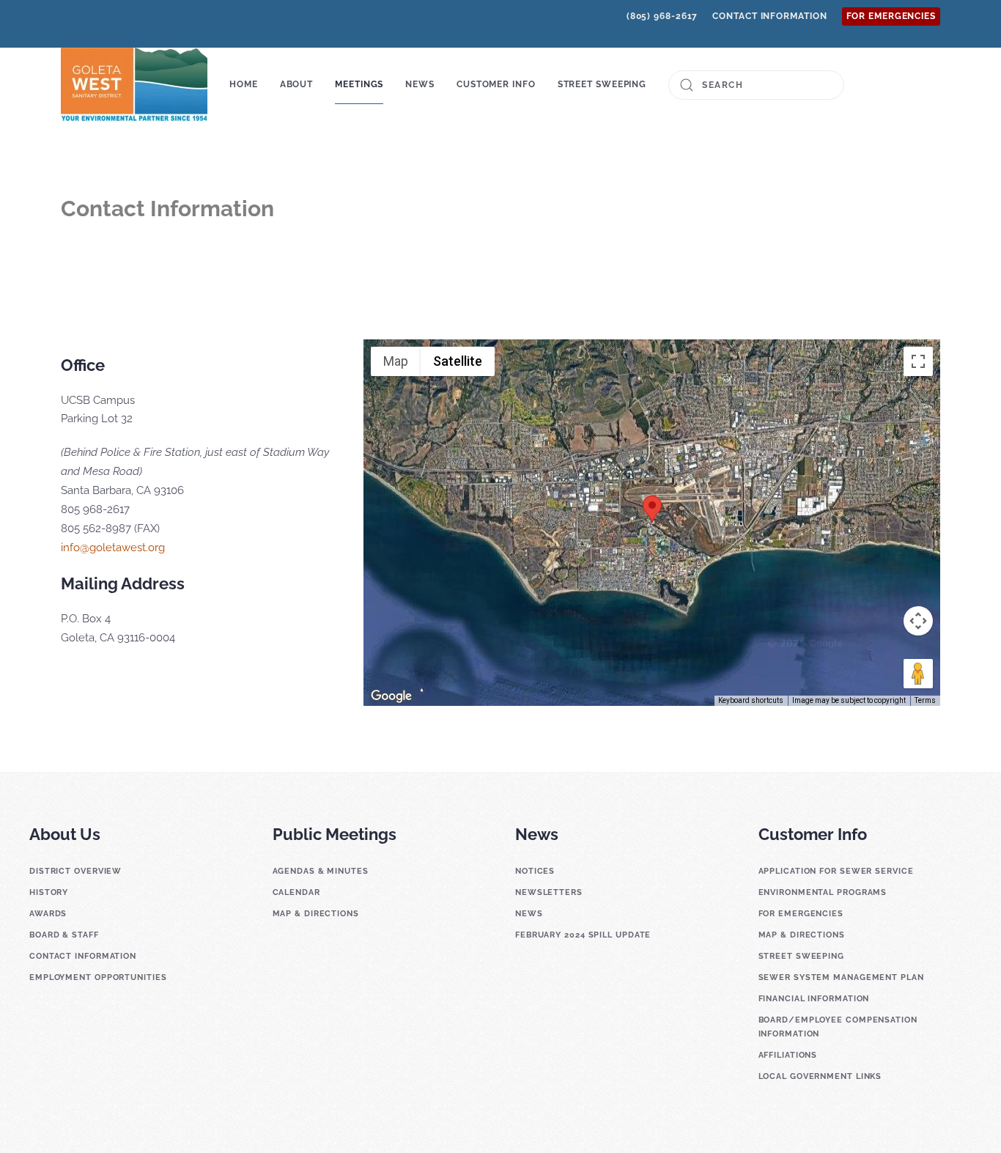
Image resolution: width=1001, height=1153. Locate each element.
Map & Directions (316, 913)
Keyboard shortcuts (750, 700)
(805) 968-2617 (662, 16)
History (48, 892)
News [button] (420, 84)
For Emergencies (891, 16)
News (529, 913)
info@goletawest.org (113, 547)
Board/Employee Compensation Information (837, 1027)
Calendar (296, 892)
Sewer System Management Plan (841, 977)
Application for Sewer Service (836, 871)
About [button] (297, 84)
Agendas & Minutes (321, 871)
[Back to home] (134, 85)
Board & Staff (64, 935)
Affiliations (788, 1055)
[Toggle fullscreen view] (918, 361)
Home (243, 84)
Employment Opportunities (98, 977)
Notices (535, 871)
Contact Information (769, 16)
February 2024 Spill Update (583, 935)
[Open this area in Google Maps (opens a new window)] (391, 696)
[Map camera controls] (918, 621)
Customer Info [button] (496, 84)
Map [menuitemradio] (395, 361)
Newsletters (549, 892)
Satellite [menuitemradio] (457, 361)
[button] (652, 509)
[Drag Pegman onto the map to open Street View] (918, 673)
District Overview (75, 871)
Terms (925, 700)
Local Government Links (820, 1076)
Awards (48, 913)
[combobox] (756, 85)
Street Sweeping (602, 84)
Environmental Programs (822, 892)
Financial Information (814, 998)
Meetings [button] (359, 84)
